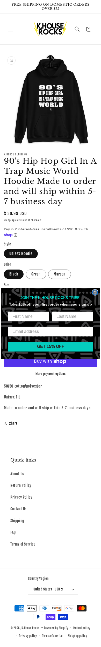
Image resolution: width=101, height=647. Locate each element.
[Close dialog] (95, 292)
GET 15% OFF (50, 346)
